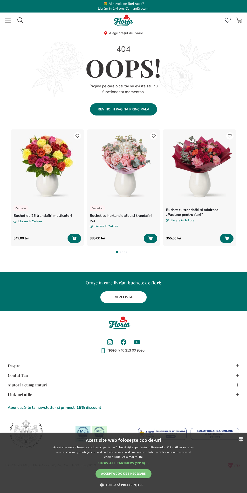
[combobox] (20, 20)
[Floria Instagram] (110, 342)
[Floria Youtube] (137, 342)
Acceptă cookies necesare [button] (123, 474)
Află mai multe (132, 457)
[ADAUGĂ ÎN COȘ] (74, 238)
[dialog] (123, 463)
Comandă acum (137, 8)
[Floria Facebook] (123, 342)
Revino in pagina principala (123, 109)
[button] (117, 252)
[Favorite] (228, 20)
